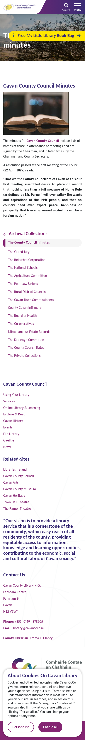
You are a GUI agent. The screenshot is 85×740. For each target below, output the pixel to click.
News (7, 447)
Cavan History (13, 421)
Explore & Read (14, 414)
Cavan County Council (43, 141)
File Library (11, 434)
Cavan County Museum (19, 489)
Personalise (20, 727)
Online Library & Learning (21, 408)
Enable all (50, 727)
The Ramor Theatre (17, 509)
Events (7, 427)
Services (9, 401)
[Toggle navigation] (78, 7)
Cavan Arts (11, 482)
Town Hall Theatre (16, 502)
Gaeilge (8, 440)
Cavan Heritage (14, 496)
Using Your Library (16, 395)
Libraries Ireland (15, 469)
